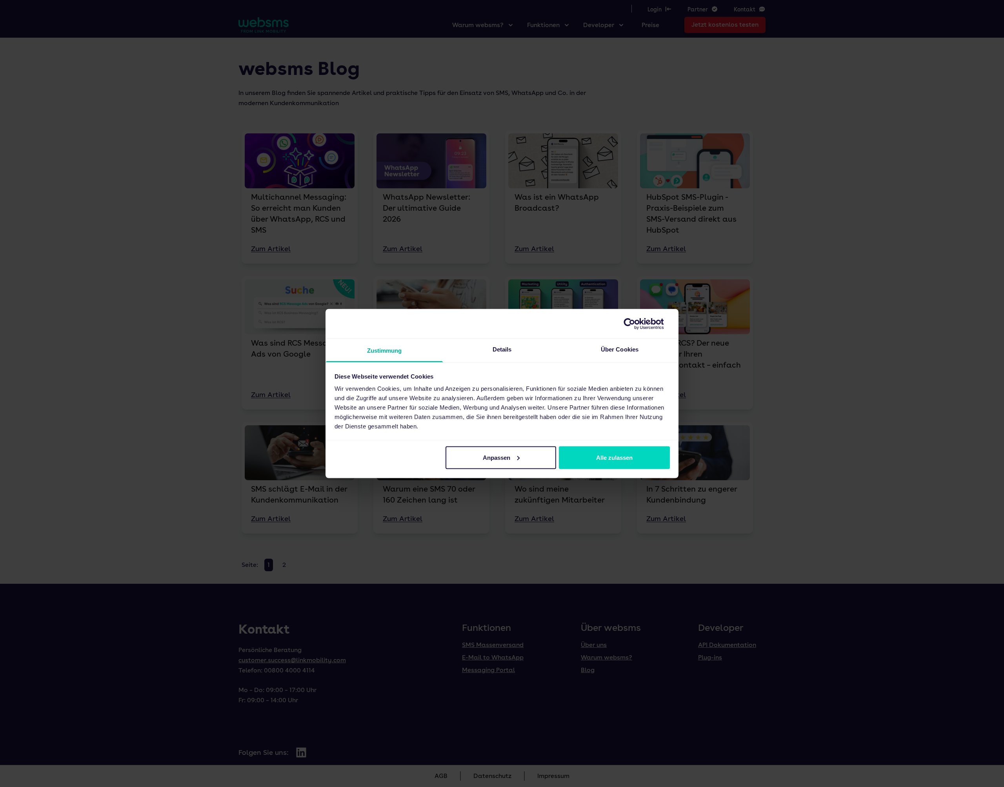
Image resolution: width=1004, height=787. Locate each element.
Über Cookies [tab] (619, 349)
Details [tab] (502, 349)
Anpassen (496, 457)
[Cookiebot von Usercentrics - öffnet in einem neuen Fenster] (635, 324)
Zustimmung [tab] (384, 350)
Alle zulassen (614, 457)
